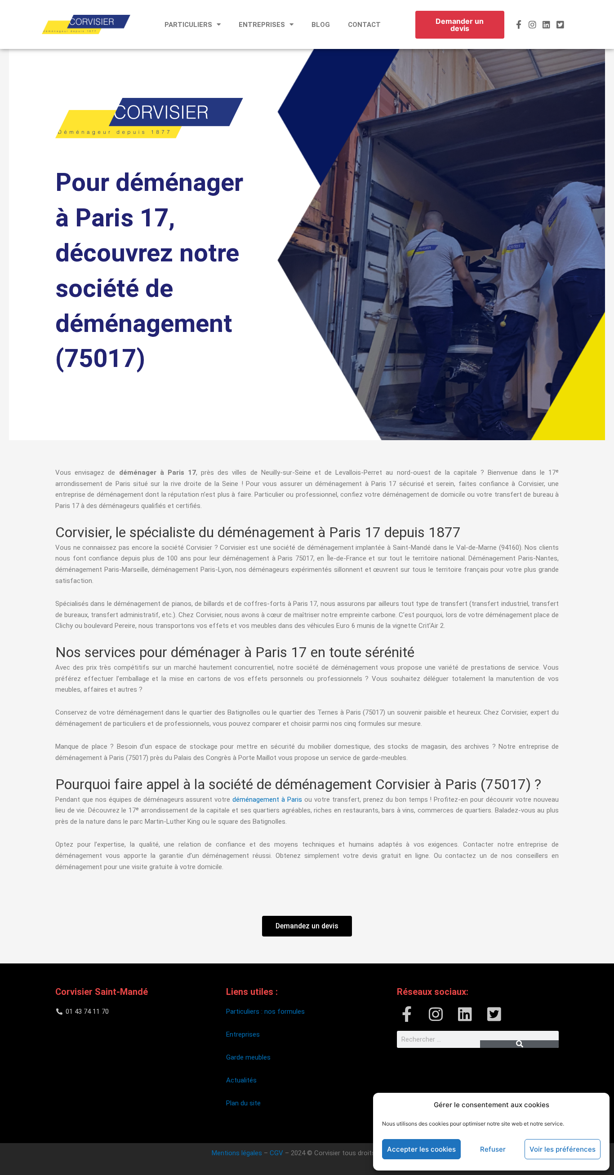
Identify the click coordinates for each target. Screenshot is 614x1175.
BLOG (320, 25)
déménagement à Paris (267, 799)
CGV (276, 1153)
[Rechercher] (519, 1044)
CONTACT (364, 25)
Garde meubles (248, 1057)
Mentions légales (237, 1153)
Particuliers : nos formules (265, 1011)
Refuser (493, 1149)
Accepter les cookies (421, 1149)
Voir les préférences (562, 1149)
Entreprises (243, 1034)
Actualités (241, 1080)
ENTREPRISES (262, 25)
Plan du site (244, 1103)
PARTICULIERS (188, 25)
